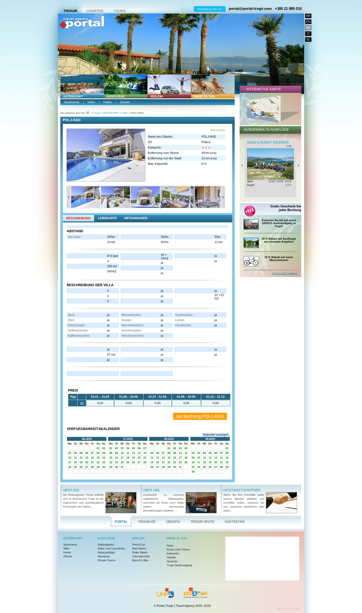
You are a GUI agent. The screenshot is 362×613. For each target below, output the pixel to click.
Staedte (171, 557)
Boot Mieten (139, 548)
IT (308, 33)
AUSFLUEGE (115, 96)
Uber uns (71, 490)
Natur (170, 545)
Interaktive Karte (263, 89)
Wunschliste (218, 130)
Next (223, 197)
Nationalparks (106, 544)
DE (308, 28)
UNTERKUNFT (73, 96)
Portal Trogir (82, 38)
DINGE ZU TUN (204, 96)
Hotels (107, 102)
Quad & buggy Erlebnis (268, 142)
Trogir (70, 11)
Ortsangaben (136, 218)
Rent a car (138, 544)
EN (308, 22)
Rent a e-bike (140, 560)
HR (308, 16)
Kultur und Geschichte (111, 548)
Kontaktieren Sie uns (210, 9)
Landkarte (107, 218)
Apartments (71, 102)
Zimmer (125, 102)
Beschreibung (78, 218)
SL (308, 39)
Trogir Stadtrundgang (179, 565)
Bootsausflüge (106, 552)
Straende (172, 561)
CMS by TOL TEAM (288, 609)
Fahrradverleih (141, 556)
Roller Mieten (140, 552)
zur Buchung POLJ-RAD (200, 416)
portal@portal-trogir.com (250, 8)
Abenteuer (104, 556)
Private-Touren (106, 560)
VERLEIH (156, 96)
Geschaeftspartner (241, 490)
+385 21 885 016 (288, 8)
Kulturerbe (173, 553)
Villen (91, 102)
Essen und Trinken (178, 549)
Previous (68, 197)
